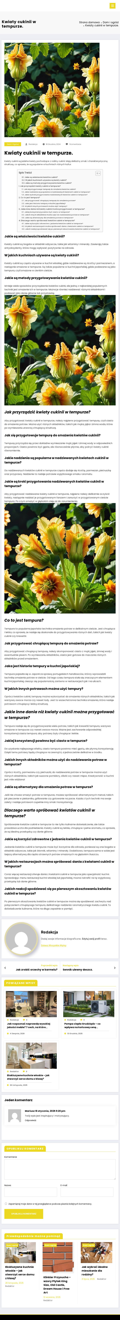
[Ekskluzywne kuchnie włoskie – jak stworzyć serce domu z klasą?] (31, 1055)
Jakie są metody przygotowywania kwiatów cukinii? (48, 183)
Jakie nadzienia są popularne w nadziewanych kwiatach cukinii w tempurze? (57, 192)
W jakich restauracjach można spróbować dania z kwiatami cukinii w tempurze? (59, 226)
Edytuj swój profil (91, 938)
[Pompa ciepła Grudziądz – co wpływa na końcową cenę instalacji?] (88, 1003)
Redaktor (14, 1071)
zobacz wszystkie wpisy (53, 945)
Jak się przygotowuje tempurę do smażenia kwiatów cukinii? (50, 189)
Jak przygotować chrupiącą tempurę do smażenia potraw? (50, 200)
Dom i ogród (13, 144)
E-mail (64, 1185)
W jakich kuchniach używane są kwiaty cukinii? (46, 180)
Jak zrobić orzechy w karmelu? (37, 969)
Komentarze (10, 1157)
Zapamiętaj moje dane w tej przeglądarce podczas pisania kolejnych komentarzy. (50, 1203)
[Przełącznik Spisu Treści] (96, 173)
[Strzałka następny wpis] (115, 968)
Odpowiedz (30, 1120)
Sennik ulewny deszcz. (78, 969)
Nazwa (7, 1185)
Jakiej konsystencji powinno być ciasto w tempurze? (47, 212)
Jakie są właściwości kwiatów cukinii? (41, 177)
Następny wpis (71, 965)
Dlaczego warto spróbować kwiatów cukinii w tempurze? (48, 220)
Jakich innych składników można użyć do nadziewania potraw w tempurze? (57, 215)
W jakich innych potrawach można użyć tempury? (46, 206)
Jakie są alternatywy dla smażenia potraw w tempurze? (49, 218)
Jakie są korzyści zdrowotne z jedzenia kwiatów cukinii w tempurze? (54, 223)
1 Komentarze (75, 144)
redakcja (33, 144)
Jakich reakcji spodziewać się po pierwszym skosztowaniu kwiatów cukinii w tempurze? (62, 229)
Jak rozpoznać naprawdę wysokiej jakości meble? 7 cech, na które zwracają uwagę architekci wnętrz (28, 1025)
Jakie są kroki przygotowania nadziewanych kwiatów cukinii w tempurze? (56, 195)
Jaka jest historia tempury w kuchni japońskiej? (45, 203)
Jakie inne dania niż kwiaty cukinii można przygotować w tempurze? (53, 209)
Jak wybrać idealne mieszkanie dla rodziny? (95, 1270)
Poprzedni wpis (49, 965)
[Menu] (112, 6)
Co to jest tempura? (30, 197)
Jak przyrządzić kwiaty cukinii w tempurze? (40, 186)
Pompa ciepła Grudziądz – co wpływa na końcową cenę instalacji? (82, 1025)
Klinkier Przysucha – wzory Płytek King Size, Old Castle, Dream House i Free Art (57, 1285)
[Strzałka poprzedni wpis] (5, 968)
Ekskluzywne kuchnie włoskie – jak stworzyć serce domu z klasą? (28, 1077)
